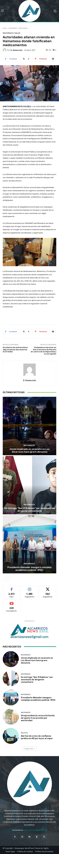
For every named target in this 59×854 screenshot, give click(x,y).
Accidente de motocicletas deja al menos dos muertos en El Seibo (15, 349)
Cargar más (28, 748)
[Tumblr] (37, 836)
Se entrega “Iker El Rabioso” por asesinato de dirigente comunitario (29, 509)
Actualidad (13, 28)
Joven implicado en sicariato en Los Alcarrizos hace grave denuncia (29, 450)
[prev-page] (4, 578)
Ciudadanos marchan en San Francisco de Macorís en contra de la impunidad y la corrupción (43, 350)
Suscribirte (11, 602)
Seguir (30, 588)
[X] (44, 836)
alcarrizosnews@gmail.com (35, 830)
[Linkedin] (29, 836)
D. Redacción (17, 50)
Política (24, 733)
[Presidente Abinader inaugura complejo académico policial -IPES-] (29, 544)
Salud (17, 33)
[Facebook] (15, 836)
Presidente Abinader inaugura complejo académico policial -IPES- (29, 568)
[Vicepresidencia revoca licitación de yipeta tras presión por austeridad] (11, 717)
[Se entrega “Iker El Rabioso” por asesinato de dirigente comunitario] (29, 485)
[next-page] (9, 578)
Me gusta (11, 588)
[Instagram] (22, 836)
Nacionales (23, 28)
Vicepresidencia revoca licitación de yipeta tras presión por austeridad (38, 718)
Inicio (5, 28)
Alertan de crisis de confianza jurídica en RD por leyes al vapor (37, 737)
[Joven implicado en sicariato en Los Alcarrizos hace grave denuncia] (29, 426)
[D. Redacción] (5, 50)
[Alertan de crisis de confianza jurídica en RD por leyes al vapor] (11, 736)
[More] (53, 59)
